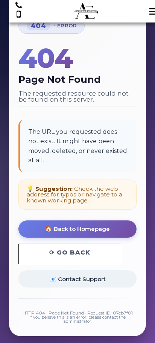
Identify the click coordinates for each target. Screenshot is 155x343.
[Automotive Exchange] (86, 11)
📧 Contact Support (77, 279)
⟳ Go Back (69, 252)
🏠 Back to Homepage (77, 228)
